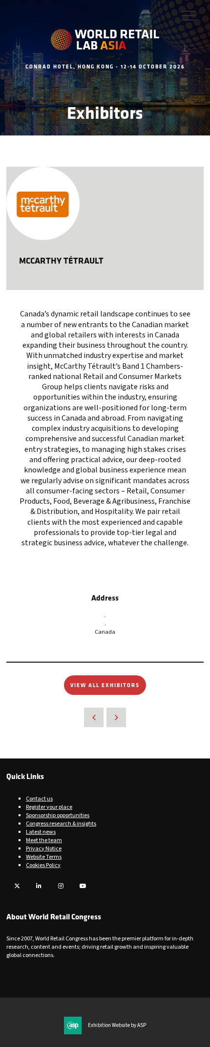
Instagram (60, 885)
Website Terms (44, 857)
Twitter (16, 885)
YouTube (82, 885)
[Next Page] (116, 717)
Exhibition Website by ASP (117, 1025)
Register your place (49, 807)
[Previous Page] (94, 717)
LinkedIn (38, 885)
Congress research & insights (61, 824)
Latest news (41, 832)
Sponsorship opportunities (57, 815)
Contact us (39, 799)
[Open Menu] (188, 15)
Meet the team (44, 840)
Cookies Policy (43, 865)
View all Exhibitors (105, 685)
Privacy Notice (44, 849)
